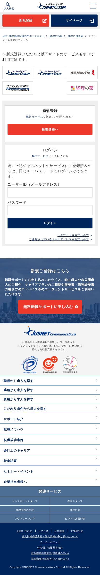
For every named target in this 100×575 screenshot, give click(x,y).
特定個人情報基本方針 (50, 547)
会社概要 (59, 531)
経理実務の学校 (25, 510)
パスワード (18, 202)
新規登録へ (50, 129)
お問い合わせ (24, 531)
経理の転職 (56, 36)
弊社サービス (34, 116)
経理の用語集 (75, 36)
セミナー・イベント (18, 471)
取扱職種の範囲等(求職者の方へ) (50, 553)
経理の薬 (75, 510)
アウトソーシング (25, 518)
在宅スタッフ (75, 501)
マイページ (74, 20)
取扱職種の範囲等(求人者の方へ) (50, 558)
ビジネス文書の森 (75, 518)
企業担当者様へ (15, 482)
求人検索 (9, 8)
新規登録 (26, 20)
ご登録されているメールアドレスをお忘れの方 (59, 239)
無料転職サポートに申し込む (48, 307)
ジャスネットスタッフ (25, 501)
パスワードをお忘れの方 (73, 235)
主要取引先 (76, 531)
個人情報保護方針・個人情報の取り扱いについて (50, 536)
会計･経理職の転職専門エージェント (23, 36)
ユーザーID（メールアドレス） (34, 184)
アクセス (43, 531)
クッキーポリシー (50, 542)
